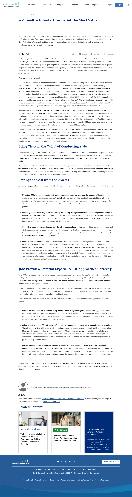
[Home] (11, 5)
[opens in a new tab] (58, 462)
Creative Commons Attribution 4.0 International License (63, 399)
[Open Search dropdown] (127, 5)
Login (119, 5)
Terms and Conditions (51, 401)
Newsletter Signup (111, 461)
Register (110, 5)
